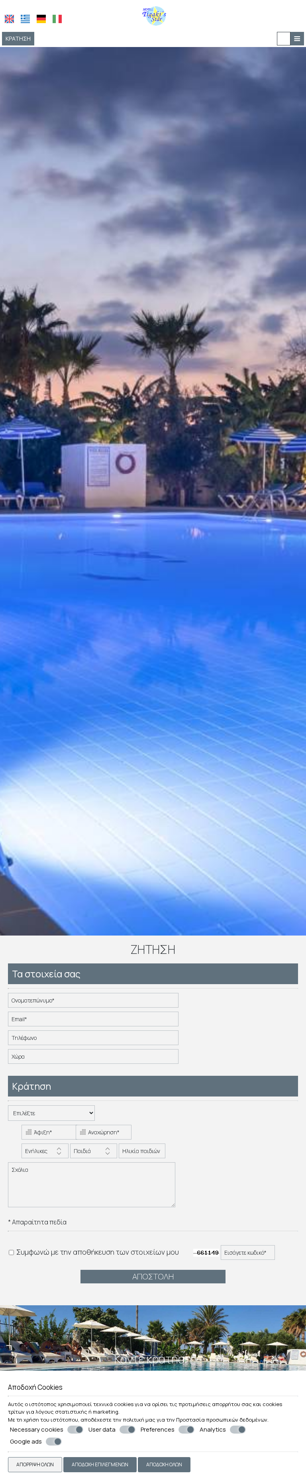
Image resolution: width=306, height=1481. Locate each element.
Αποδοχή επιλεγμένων (100, 1464)
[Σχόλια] (92, 1187)
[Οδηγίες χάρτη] (283, 38)
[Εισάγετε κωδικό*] (248, 1254)
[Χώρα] (93, 1058)
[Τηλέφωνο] (93, 1039)
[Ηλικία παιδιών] (141, 1153)
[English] (9, 19)
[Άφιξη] (48, 1134)
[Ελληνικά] (25, 19)
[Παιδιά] (93, 1153)
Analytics (213, 1430)
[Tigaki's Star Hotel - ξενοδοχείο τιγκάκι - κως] (153, 15)
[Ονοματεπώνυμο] (93, 1002)
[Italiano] (57, 19)
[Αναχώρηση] (102, 1134)
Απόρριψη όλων (35, 1464)
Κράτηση (18, 38)
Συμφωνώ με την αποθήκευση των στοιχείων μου (97, 1252)
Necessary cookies (36, 1430)
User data (102, 1430)
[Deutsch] (41, 19)
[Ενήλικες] (45, 1153)
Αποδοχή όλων (164, 1464)
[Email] (93, 1021)
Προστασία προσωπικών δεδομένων (221, 1419)
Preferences (158, 1430)
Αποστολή (153, 1276)
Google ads (26, 1442)
